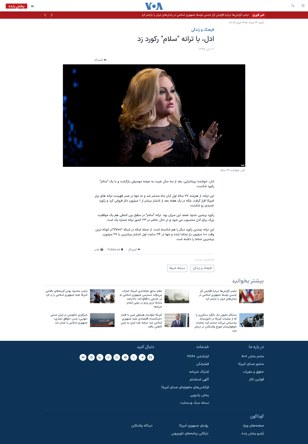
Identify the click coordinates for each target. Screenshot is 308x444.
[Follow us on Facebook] (150, 357)
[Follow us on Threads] (108, 357)
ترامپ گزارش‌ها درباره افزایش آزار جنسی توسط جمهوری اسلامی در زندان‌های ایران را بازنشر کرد (195, 15)
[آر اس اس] (99, 357)
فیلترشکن (202, 364)
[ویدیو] (32, 6)
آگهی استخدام (199, 379)
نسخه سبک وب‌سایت (194, 403)
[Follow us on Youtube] (125, 357)
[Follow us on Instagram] (116, 357)
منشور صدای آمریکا (251, 364)
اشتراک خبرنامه (199, 371)
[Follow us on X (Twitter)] (133, 357)
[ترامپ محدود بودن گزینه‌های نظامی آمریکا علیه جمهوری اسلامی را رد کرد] (102, 296)
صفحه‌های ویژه (253, 426)
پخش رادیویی (199, 395)
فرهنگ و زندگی (202, 30)
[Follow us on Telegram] (142, 357)
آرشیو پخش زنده (253, 433)
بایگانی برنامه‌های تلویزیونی (189, 433)
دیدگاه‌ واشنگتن (141, 426)
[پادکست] (91, 357)
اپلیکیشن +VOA (198, 356)
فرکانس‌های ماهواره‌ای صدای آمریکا (185, 387)
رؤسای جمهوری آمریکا (193, 426)
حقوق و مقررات (253, 371)
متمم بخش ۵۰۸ (253, 356)
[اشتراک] (82, 357)
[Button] (100, 59)
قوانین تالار (256, 379)
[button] (51, 15)
